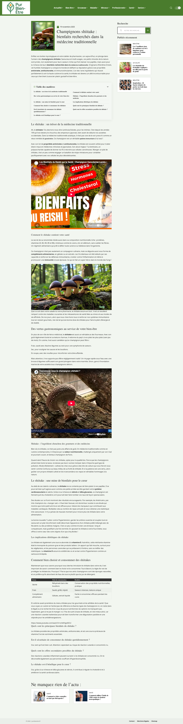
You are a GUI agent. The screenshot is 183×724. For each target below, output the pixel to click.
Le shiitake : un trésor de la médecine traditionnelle (50, 91)
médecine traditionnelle (79, 65)
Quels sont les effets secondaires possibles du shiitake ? (90, 109)
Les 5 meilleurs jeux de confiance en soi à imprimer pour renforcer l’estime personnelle (140, 50)
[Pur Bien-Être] (16, 7)
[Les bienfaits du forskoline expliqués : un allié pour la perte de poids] (125, 67)
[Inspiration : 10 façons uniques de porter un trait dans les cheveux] (125, 84)
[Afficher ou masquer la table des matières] (82, 86)
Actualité (136, 63)
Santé (49, 693)
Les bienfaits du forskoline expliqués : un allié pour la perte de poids (140, 68)
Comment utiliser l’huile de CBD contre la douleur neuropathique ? (98, 697)
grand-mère (49, 139)
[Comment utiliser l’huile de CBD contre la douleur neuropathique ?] (81, 696)
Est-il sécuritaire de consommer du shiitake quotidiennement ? (47, 110)
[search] (171, 8)
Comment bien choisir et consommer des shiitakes (50, 105)
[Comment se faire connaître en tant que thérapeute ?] (39, 696)
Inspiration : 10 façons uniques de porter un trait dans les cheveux (140, 86)
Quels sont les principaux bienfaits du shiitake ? (88, 105)
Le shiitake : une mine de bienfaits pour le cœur (49, 102)
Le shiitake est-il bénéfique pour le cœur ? (47, 115)
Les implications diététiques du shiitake (85, 102)
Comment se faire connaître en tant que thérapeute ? (56, 697)
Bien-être (136, 43)
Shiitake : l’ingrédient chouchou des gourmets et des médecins (90, 97)
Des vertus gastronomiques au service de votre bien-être (51, 96)
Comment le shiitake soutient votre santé (86, 92)
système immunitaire (87, 139)
